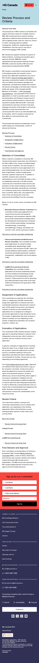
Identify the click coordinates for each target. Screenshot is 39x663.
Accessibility (20, 602)
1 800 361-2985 (10, 587)
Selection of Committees (13, 136)
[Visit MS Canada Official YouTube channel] (26, 616)
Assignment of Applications (14, 140)
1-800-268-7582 (10, 573)
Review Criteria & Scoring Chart (15, 424)
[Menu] (36, 5)
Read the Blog (7, 559)
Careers (5, 536)
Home (4, 9)
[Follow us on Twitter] (17, 616)
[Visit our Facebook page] (13, 616)
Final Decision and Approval (14, 151)
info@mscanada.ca (10, 569)
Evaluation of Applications (13, 143)
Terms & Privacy (6, 630)
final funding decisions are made (17, 364)
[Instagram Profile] (21, 616)
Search (6, 602)
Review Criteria (10, 147)
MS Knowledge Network (10, 518)
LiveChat (5, 652)
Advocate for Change (9, 550)
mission (13, 49)
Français (34, 602)
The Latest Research (9, 527)
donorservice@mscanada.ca (13, 583)
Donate (30, 5)
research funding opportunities (21, 78)
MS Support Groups (8, 531)
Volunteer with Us (8, 554)
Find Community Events (10, 522)
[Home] (10, 5)
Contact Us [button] (19, 609)
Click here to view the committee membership (17, 234)
